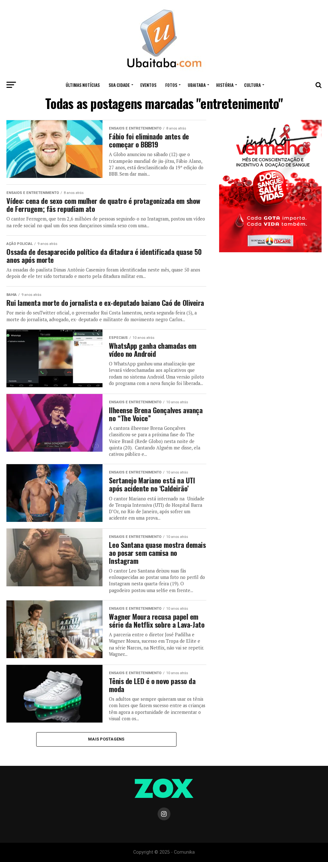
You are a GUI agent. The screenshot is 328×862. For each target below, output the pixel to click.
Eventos (148, 84)
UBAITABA (197, 84)
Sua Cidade (119, 84)
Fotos (171, 84)
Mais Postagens (106, 739)
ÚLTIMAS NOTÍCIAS (83, 84)
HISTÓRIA (225, 84)
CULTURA (252, 84)
